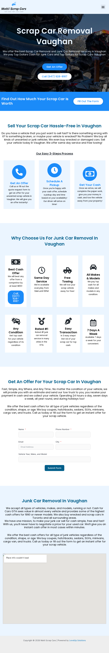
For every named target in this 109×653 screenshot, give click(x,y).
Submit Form (54, 468)
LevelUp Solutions (77, 640)
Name (21, 429)
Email (20, 442)
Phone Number (62, 429)
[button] (103, 7)
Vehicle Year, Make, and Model (32, 454)
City (57, 442)
